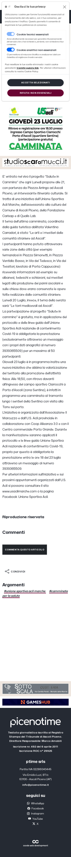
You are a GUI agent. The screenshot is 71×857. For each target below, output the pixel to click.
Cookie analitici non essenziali (36, 50)
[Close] (65, 7)
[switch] (11, 50)
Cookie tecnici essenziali (33, 34)
